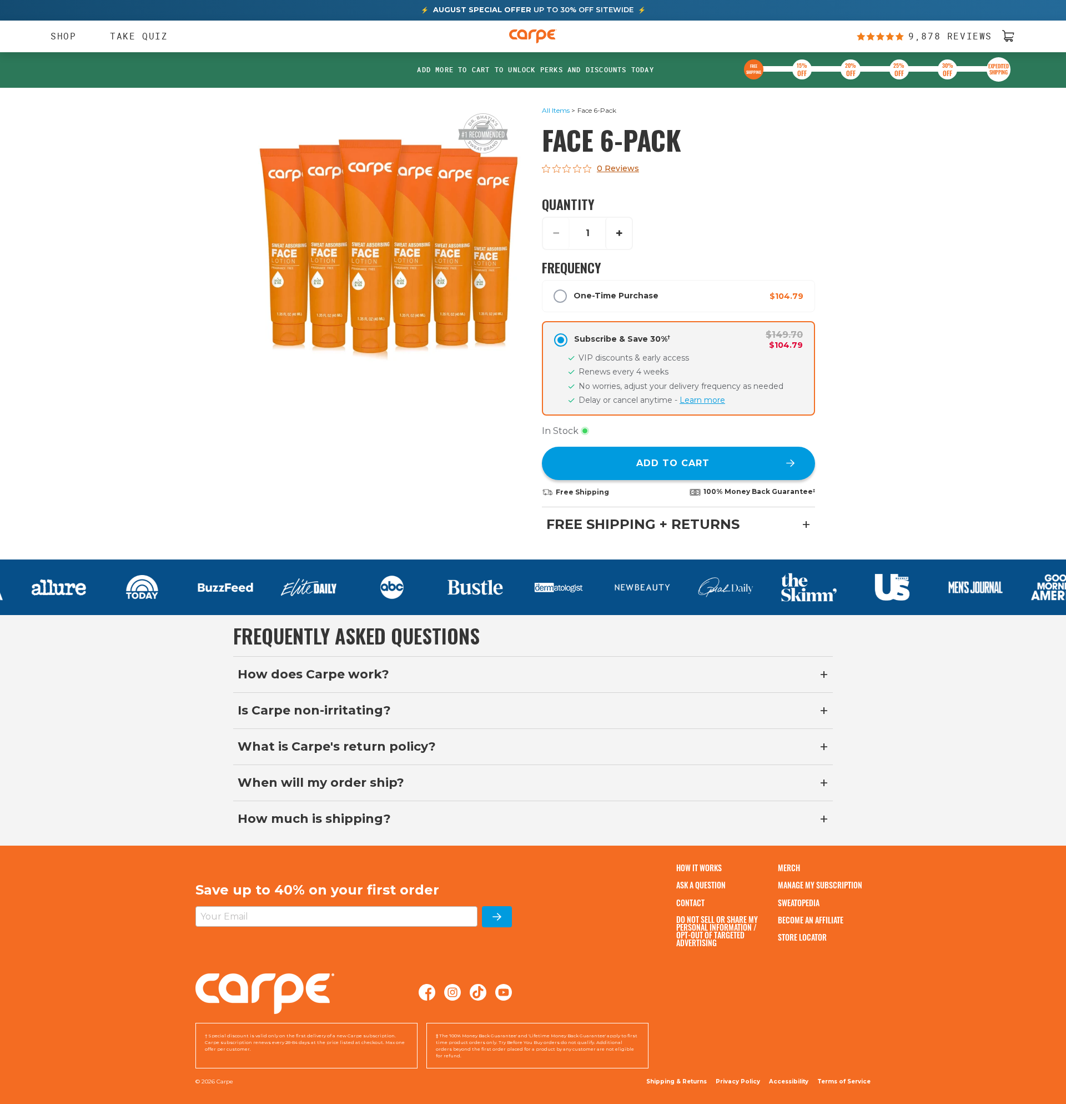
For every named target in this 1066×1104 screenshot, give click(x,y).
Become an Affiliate (810, 920)
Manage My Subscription (820, 885)
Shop (58, 36)
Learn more (702, 400)
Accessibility (788, 1082)
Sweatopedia (798, 902)
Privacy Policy (738, 1081)
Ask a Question (701, 885)
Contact (690, 902)
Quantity (568, 204)
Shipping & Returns (676, 1081)
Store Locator (802, 937)
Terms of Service (844, 1081)
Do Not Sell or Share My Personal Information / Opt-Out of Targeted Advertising (717, 931)
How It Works (699, 867)
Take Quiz (139, 35)
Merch (789, 867)
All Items (556, 110)
